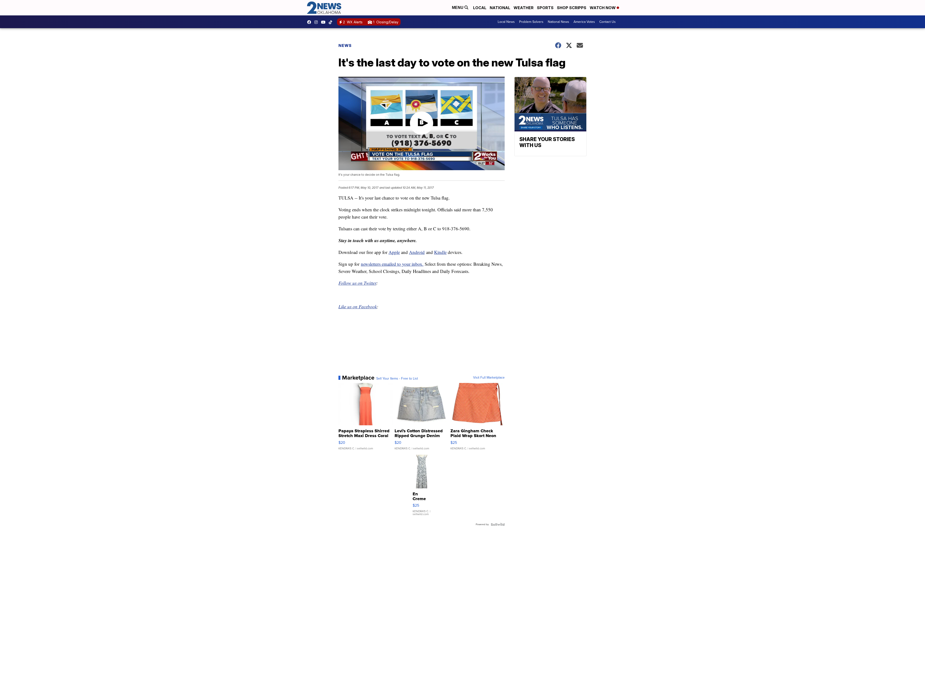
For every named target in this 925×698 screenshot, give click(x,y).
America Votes (584, 21)
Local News (506, 21)
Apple (394, 252)
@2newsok (332, 22)
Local (479, 7)
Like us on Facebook (357, 307)
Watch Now (603, 7)
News (345, 45)
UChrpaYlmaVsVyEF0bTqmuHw (324, 22)
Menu (458, 8)
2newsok (317, 22)
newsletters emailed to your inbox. (392, 264)
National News (558, 21)
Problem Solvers (531, 21)
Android (417, 252)
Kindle (440, 252)
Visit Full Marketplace (489, 377)
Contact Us (607, 21)
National (500, 7)
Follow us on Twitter (357, 283)
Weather (524, 7)
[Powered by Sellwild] (498, 524)
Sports (545, 7)
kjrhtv (310, 22)
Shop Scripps (571, 7)
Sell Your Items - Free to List (397, 378)
